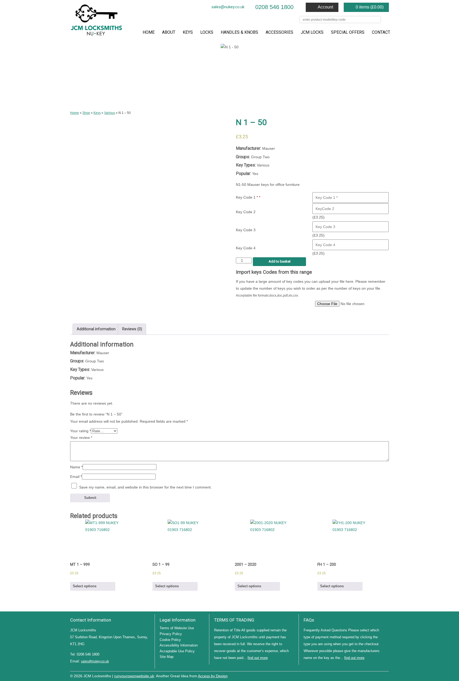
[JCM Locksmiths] (96, 22)
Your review (81, 437)
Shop (86, 113)
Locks (206, 32)
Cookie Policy (170, 640)
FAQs (309, 620)
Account (325, 7)
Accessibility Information (179, 645)
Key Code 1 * (248, 197)
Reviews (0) (132, 329)
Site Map (166, 657)
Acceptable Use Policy (177, 651)
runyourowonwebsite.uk (134, 676)
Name (76, 467)
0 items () (370, 7)
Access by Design (213, 676)
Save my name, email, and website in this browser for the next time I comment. (145, 487)
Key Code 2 (246, 212)
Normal (362, 675)
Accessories (279, 32)
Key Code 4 (246, 248)
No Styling (386, 675)
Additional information (96, 329)
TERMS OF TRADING (234, 620)
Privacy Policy (171, 634)
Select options (84, 586)
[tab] (96, 329)
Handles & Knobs (239, 32)
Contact (381, 32)
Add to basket (280, 261)
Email (76, 476)
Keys (188, 32)
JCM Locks (312, 32)
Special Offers (347, 32)
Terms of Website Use (177, 628)
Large (370, 675)
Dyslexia (378, 675)
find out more (258, 658)
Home (149, 32)
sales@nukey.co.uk (227, 7)
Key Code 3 (246, 230)
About (168, 32)
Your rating (80, 431)
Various (109, 113)
